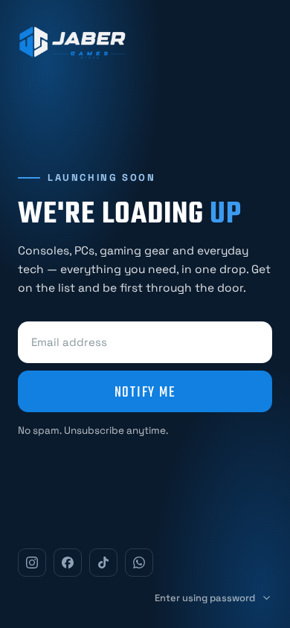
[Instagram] (32, 562)
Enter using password (205, 598)
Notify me (145, 391)
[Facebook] (68, 562)
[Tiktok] (103, 562)
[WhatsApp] (139, 562)
